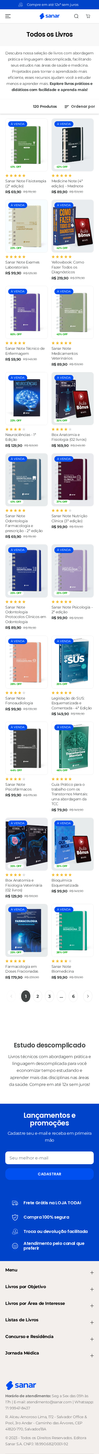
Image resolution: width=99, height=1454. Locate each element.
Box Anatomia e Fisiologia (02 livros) (69, 437)
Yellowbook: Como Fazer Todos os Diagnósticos (67, 267)
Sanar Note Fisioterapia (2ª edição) (25, 183)
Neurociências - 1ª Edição (20, 437)
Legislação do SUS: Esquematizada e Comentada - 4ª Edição (71, 703)
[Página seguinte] (87, 996)
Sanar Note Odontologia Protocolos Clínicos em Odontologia (25, 614)
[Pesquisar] (76, 16)
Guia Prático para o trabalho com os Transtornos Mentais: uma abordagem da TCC (69, 794)
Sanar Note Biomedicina (62, 969)
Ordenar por (82, 106)
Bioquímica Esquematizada (64, 882)
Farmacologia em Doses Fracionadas (21, 969)
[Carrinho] (88, 16)
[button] (7, 16)
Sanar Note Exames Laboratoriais (22, 264)
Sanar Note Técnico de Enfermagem (24, 351)
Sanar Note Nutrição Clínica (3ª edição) (69, 518)
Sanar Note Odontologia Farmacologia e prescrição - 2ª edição (24, 523)
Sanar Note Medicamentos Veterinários (64, 353)
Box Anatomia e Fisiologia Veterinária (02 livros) (23, 885)
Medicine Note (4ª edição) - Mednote (67, 183)
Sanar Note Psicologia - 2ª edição (72, 609)
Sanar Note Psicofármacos (18, 787)
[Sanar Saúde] (49, 16)
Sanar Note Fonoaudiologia (19, 700)
